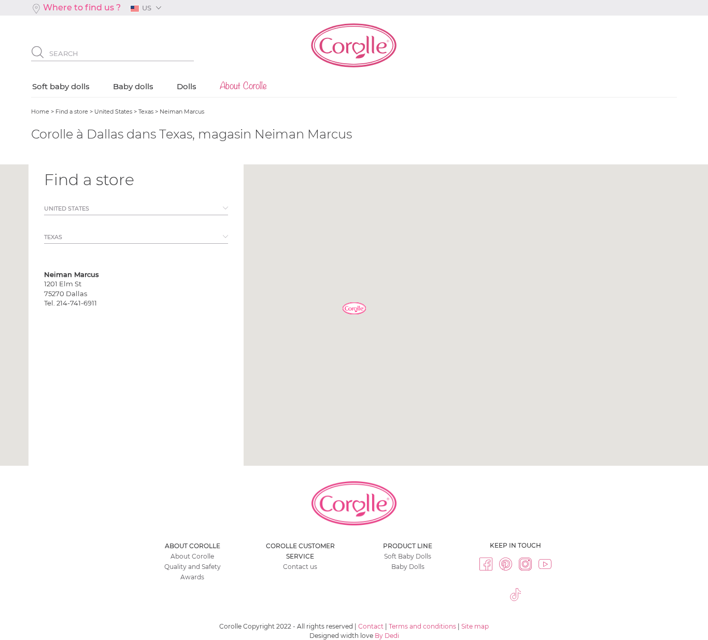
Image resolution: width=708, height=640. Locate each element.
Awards (192, 577)
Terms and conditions (422, 626)
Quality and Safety (192, 567)
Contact (371, 626)
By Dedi (387, 635)
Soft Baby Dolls (407, 556)
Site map (475, 626)
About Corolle (192, 556)
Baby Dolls (407, 567)
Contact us (300, 567)
